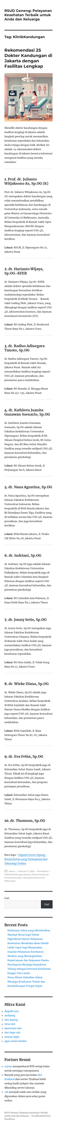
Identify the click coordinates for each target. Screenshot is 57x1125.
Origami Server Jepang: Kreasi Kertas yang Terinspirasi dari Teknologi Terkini (25, 859)
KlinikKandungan (13, 877)
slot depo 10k (12, 1032)
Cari (6, 898)
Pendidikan (43, 871)
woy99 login (11, 1036)
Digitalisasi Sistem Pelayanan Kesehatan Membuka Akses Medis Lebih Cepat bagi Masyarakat (28, 943)
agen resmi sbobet (15, 1041)
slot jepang (11, 1019)
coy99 (8, 1066)
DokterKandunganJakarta (17, 874)
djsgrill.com (11, 1011)
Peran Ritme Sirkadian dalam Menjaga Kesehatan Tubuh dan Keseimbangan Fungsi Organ (26, 981)
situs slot (9, 1023)
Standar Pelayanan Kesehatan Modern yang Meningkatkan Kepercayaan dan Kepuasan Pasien (28, 956)
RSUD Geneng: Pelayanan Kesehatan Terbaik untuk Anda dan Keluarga (28, 15)
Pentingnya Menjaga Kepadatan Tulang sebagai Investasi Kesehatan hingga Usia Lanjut (29, 969)
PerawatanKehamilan (34, 877)
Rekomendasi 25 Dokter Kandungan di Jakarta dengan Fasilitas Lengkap (28, 58)
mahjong (9, 1015)
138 (6, 1091)
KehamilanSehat (40, 874)
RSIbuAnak (10, 881)
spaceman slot (13, 1028)
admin (12, 871)
